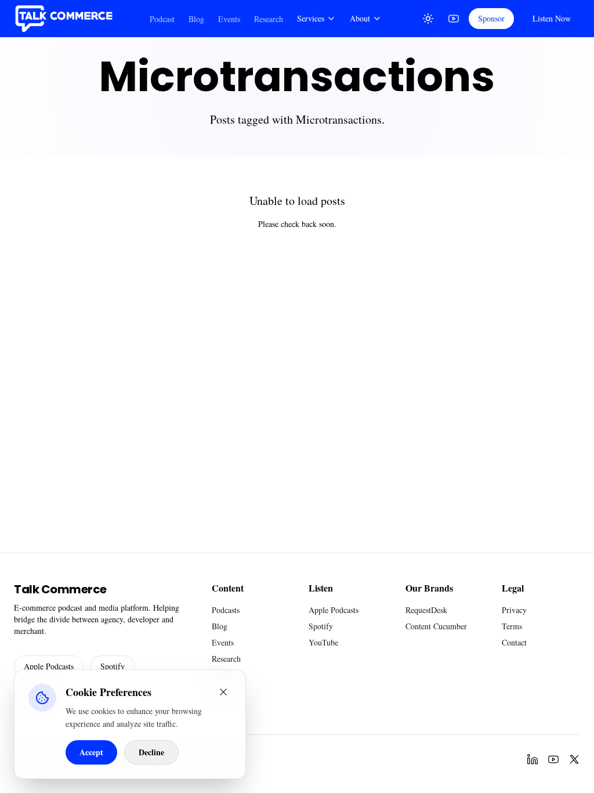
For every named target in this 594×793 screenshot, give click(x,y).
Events (229, 18)
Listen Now (552, 18)
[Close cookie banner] (223, 692)
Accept (91, 752)
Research (268, 18)
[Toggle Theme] (428, 18)
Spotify (112, 666)
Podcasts (226, 609)
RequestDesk (426, 609)
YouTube (323, 642)
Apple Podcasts (49, 666)
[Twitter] (574, 759)
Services (310, 18)
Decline (151, 752)
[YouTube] (453, 18)
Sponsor (491, 18)
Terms (512, 626)
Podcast (162, 18)
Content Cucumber (436, 626)
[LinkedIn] (532, 759)
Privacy (514, 609)
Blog (196, 18)
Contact (514, 642)
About (360, 18)
